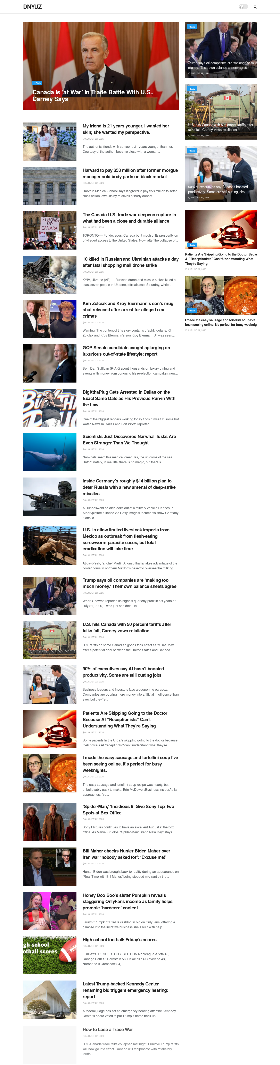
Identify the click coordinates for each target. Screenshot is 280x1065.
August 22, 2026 (43, 107)
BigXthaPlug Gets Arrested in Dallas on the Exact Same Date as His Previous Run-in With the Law (129, 398)
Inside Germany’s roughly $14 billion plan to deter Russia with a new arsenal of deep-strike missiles (129, 487)
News (37, 83)
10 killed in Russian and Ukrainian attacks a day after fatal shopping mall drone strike (131, 262)
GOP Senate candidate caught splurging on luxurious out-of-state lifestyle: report (126, 350)
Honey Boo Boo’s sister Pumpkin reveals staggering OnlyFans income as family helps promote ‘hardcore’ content (128, 901)
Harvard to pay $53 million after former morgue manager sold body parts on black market (130, 173)
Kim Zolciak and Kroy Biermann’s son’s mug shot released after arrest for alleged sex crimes (128, 309)
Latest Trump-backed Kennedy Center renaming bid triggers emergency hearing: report (125, 990)
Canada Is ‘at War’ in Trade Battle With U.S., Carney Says (92, 95)
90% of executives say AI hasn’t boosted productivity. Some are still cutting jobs (123, 671)
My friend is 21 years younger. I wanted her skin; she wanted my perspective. (126, 128)
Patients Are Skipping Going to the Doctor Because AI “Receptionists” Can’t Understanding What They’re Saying (125, 719)
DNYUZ (32, 7)
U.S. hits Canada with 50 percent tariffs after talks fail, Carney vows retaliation (127, 627)
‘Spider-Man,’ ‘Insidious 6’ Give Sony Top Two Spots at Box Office (128, 809)
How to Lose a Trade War (108, 1028)
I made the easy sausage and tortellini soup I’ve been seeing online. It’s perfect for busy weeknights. (130, 763)
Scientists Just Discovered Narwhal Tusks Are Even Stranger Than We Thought (129, 439)
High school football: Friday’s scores (120, 939)
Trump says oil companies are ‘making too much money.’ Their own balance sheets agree (129, 583)
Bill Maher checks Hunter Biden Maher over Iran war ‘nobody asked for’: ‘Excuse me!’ (126, 853)
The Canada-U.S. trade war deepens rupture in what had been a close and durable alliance (129, 217)
